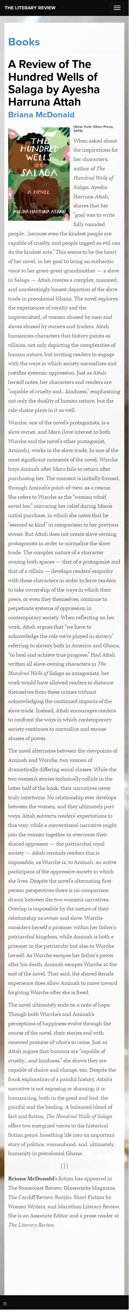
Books (24, 42)
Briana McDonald (41, 115)
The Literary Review (30, 8)
